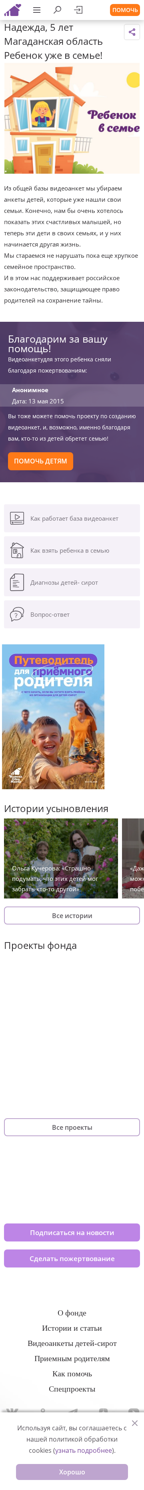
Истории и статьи (72, 1328)
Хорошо (72, 1472)
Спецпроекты (72, 1388)
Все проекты (72, 1127)
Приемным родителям (72, 1358)
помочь (125, 10)
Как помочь (72, 1373)
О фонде (72, 1312)
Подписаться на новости (72, 1232)
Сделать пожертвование (72, 1258)
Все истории (72, 915)
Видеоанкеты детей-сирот (72, 1343)
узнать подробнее (83, 1450)
